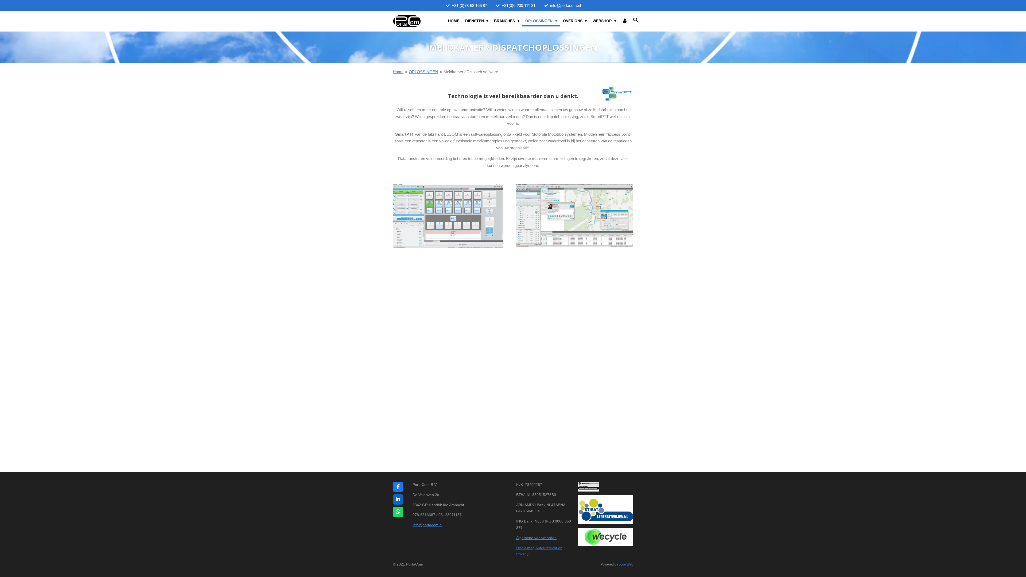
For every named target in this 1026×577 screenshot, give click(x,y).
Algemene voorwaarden (536, 538)
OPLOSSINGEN (423, 71)
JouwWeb (626, 564)
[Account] (624, 21)
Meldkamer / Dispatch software (471, 71)
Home (398, 71)
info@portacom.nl (427, 525)
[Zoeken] (635, 20)
